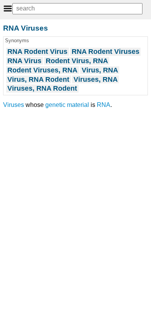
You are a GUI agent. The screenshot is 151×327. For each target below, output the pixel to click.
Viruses (13, 105)
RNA (103, 105)
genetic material (67, 105)
